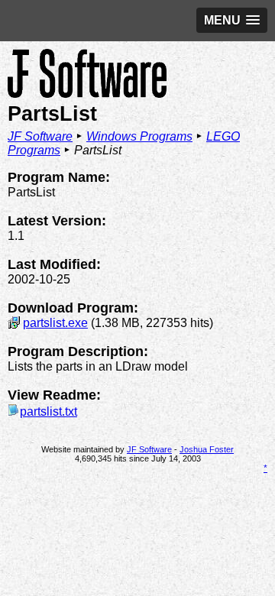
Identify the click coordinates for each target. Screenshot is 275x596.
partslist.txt (48, 411)
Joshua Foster (207, 449)
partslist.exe (55, 322)
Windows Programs (139, 136)
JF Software (40, 136)
